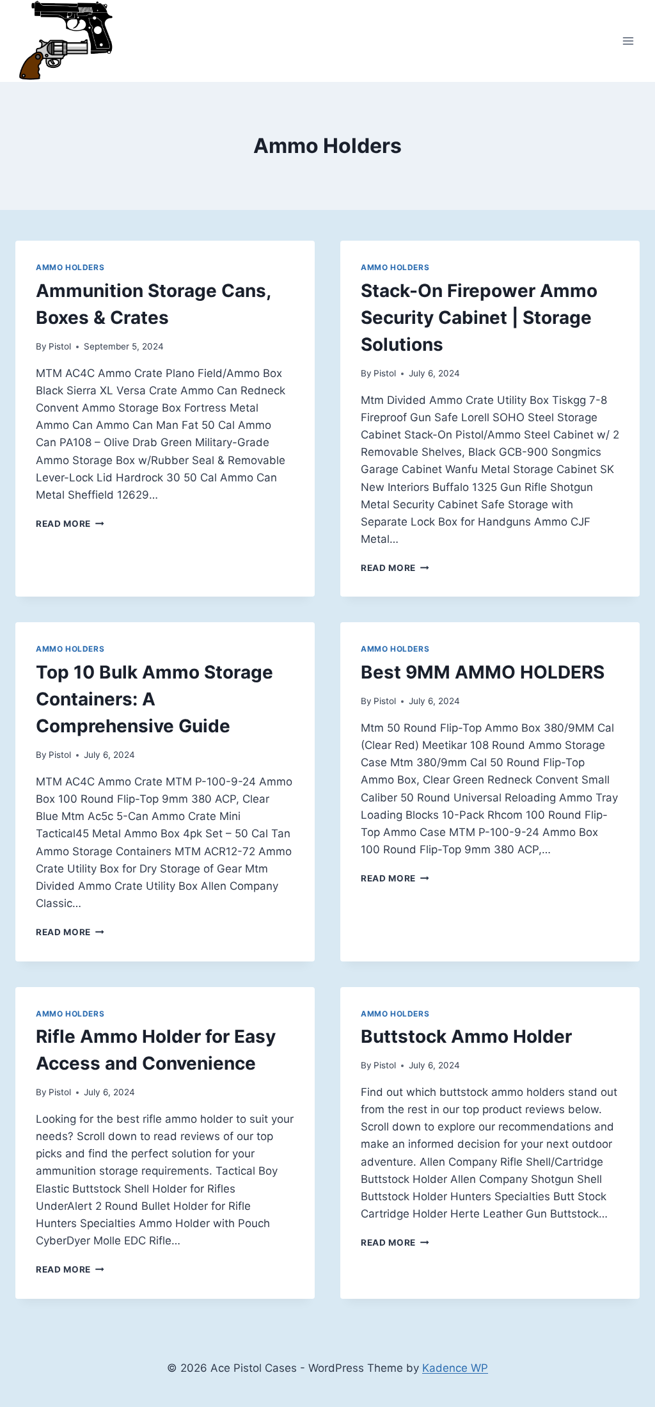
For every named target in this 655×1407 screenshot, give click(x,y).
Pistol (60, 346)
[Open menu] (628, 41)
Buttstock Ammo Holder (466, 1036)
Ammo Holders (70, 267)
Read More (70, 524)
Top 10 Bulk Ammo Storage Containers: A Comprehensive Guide (154, 699)
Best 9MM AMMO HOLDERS (482, 672)
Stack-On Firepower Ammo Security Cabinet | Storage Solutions (479, 317)
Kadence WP (455, 1368)
